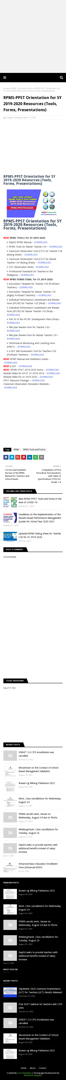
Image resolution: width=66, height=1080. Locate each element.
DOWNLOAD (40, 242)
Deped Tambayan (15, 117)
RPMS (16, 449)
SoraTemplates (24, 1073)
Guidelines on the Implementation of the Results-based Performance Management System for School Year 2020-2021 (40, 518)
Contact (42, 1068)
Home (6, 88)
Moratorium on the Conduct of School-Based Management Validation (39, 769)
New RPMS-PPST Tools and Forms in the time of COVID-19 (40, 500)
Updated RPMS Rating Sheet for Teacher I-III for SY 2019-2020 (40, 535)
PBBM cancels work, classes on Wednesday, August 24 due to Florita (38, 816)
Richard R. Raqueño (33, 1075)
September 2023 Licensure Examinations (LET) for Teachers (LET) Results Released (40, 990)
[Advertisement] (33, 36)
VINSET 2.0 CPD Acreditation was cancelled (36, 754)
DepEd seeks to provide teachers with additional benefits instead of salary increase (38, 848)
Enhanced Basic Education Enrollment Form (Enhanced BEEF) (38, 865)
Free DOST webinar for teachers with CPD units (40, 1006)
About (32, 1068)
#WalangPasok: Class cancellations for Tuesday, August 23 (38, 831)
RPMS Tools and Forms (22, 88)
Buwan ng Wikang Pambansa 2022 (37, 783)
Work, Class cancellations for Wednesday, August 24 (40, 800)
